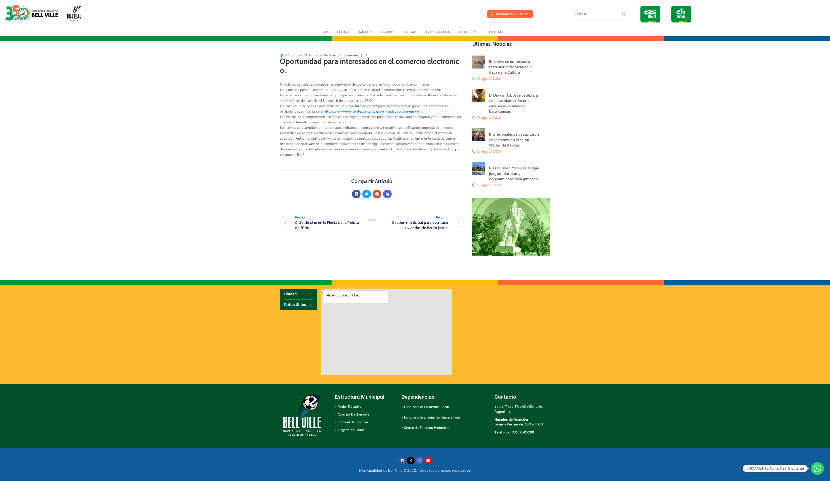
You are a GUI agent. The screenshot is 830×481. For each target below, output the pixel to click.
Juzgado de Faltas (351, 430)
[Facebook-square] (402, 460)
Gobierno (386, 32)
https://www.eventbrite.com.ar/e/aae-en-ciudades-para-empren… (374, 111)
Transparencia (438, 32)
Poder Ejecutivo (350, 407)
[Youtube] (428, 460)
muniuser (351, 55)
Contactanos (497, 32)
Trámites (364, 32)
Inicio (327, 32)
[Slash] (371, 220)
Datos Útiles (295, 304)
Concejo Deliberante (353, 414)
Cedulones (467, 32)
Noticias (409, 32)
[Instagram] (419, 460)
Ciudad (342, 32)
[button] (510, 14)
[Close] (411, 460)
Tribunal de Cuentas (353, 422)
